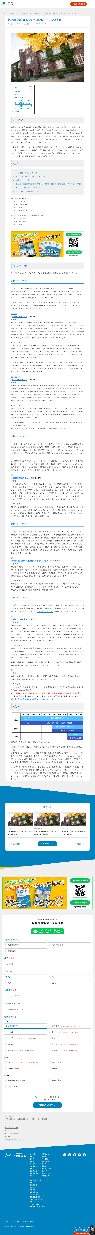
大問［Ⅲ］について (25, 106)
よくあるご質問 (34, 1204)
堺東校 (32, 1168)
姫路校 (44, 1156)
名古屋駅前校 (34, 1173)
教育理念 (33, 1187)
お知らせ (32, 1202)
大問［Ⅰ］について (25, 100)
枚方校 (32, 1175)
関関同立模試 (46, 1173)
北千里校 (33, 1163)
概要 (16, 94)
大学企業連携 (34, 1194)
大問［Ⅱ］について (25, 103)
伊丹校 (44, 1163)
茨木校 (32, 1161)
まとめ (16, 111)
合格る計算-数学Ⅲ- (20, 619)
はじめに (17, 91)
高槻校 (32, 1156)
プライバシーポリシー (42, 1097)
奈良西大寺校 (46, 1168)
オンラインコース (47, 1171)
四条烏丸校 (33, 1171)
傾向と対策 (18, 97)
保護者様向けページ (36, 1206)
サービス (32, 1182)
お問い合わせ (9, 1221)
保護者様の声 (34, 1192)
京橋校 (44, 1166)
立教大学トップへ (47, 844)
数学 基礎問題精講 (19, 379)
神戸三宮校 (45, 1154)
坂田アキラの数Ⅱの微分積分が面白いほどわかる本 (32, 561)
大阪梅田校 (45, 1161)
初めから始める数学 (19, 316)
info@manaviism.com (14, 1140)
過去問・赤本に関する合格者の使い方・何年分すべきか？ (33, 699)
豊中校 (32, 1159)
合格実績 (33, 1189)
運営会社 (18, 1221)
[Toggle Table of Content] (29, 88)
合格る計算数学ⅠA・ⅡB (22, 478)
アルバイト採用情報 (36, 1199)
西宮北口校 (33, 1166)
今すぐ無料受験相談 (78, 4)
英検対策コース (47, 1175)
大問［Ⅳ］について (25, 108)
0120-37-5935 (11, 1128)
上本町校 (33, 1154)
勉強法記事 (33, 1185)
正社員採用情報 (35, 1197)
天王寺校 (45, 1159)
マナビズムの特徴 (35, 1180)
